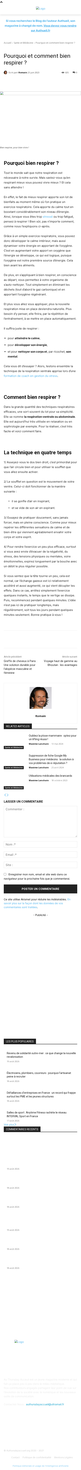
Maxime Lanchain (39, 743)
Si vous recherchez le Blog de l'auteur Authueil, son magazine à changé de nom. (40, 25)
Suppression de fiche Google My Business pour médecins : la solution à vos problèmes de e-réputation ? (51, 759)
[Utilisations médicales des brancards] (15, 781)
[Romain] (6, 72)
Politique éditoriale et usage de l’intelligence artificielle (41, 1466)
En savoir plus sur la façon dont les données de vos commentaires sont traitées (37, 903)
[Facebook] (31, 1432)
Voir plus (9, 1124)
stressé (48, 216)
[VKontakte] (59, 1432)
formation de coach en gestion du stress (30, 376)
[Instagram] (49, 1432)
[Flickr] (40, 1432)
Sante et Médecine (23, 42)
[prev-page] (5, 795)
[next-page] (7, 795)
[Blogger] (22, 1432)
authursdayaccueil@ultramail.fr (45, 1404)
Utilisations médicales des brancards (50, 775)
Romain (22, 72)
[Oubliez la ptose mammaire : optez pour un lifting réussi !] (15, 741)
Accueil (7, 42)
